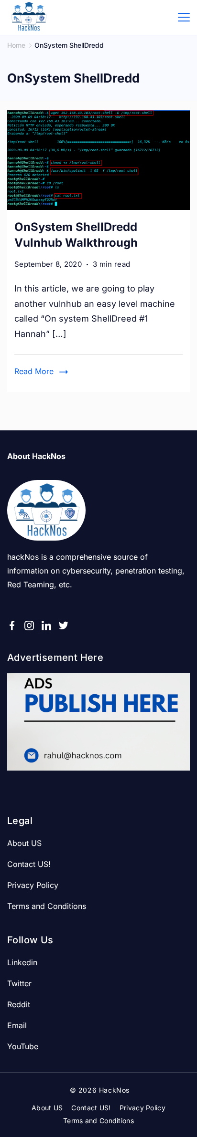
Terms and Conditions (46, 906)
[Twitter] (63, 625)
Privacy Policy (32, 885)
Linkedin (22, 962)
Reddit (18, 1004)
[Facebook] (12, 625)
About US (24, 843)
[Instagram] (29, 625)
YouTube (22, 1046)
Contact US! (29, 864)
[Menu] (184, 17)
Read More (34, 371)
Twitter (19, 983)
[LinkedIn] (46, 625)
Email (17, 1025)
